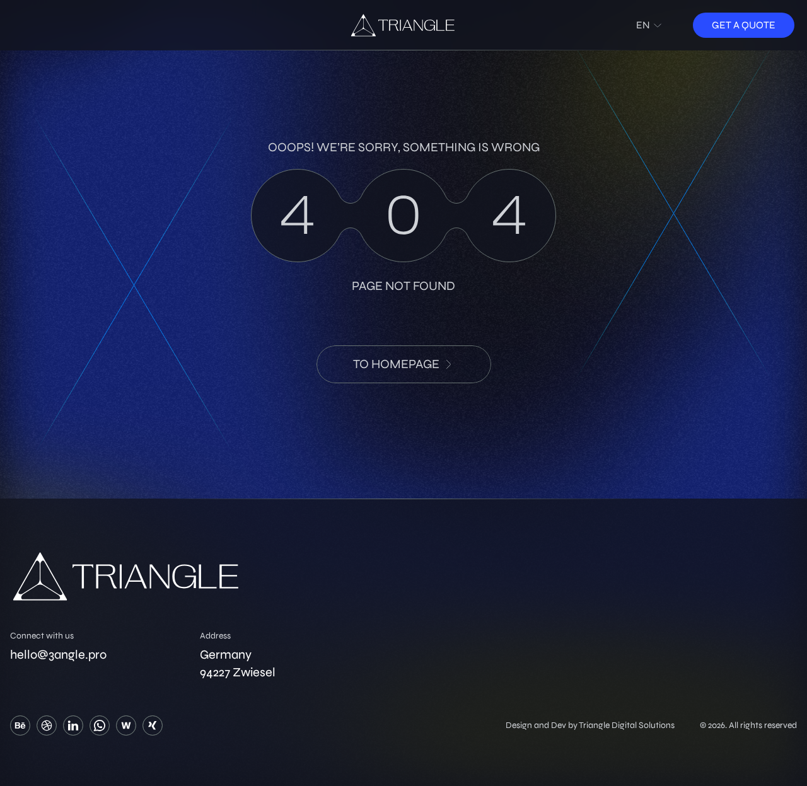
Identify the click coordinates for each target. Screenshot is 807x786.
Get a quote (743, 25)
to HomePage (396, 364)
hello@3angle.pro (58, 654)
